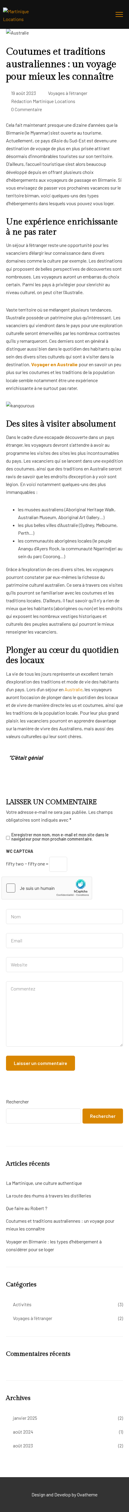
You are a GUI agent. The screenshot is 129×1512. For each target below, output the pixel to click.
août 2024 (23, 1431)
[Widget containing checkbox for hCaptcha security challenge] (47, 888)
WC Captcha (19, 851)
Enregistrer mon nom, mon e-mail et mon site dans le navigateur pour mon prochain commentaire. (60, 837)
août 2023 (23, 1445)
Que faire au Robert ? (26, 1208)
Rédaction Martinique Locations (43, 101)
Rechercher (17, 1101)
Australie (73, 689)
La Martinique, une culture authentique (44, 1183)
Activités (22, 1304)
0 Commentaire (26, 109)
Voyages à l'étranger (67, 93)
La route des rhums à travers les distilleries (48, 1195)
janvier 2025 (25, 1418)
